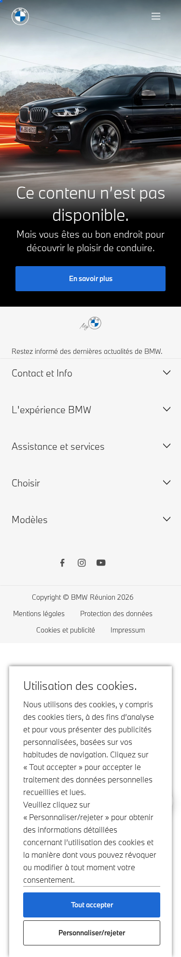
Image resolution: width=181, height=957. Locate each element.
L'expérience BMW (51, 410)
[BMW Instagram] (81, 564)
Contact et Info (42, 373)
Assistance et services (58, 446)
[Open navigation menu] (156, 16)
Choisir (26, 483)
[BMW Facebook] (62, 564)
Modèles (30, 519)
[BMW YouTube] (101, 564)
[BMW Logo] (20, 16)
